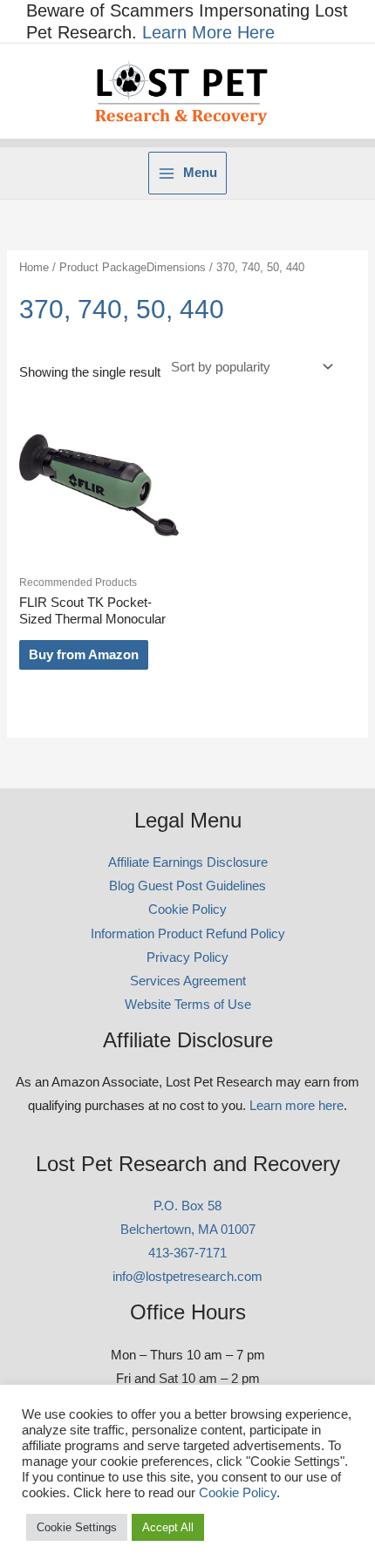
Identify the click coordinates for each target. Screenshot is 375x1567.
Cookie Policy (187, 909)
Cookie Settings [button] (77, 1527)
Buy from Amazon (84, 655)
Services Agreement (188, 981)
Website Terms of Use (188, 1005)
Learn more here (296, 1106)
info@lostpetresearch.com (187, 1277)
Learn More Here (208, 32)
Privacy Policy (187, 957)
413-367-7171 (187, 1253)
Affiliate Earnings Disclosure (188, 862)
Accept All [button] (168, 1527)
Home (34, 267)
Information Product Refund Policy (188, 934)
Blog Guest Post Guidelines (187, 886)
